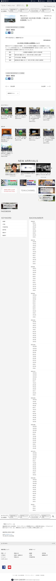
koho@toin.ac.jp (8, 534)
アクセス (34, 1)
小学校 (4, 224)
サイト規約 (15, 575)
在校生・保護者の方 (18, 555)
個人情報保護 (21, 575)
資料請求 (50, 1)
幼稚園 (4, 221)
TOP (54, 543)
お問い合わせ (42, 1)
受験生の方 (16, 553)
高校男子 (4, 235)
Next (51, 168)
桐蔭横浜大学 (45, 555)
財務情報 (42, 575)
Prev (4, 168)
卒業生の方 (16, 557)
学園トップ (3, 553)
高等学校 (4, 229)
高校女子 (4, 232)
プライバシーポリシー (30, 575)
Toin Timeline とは (49, 6)
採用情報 (37, 575)
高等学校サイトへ (11, 93)
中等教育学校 (5, 227)
